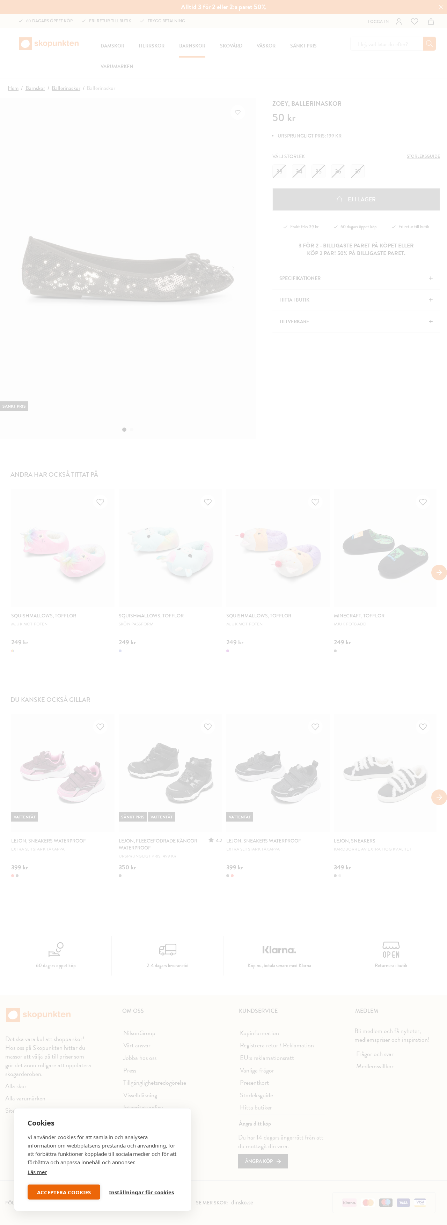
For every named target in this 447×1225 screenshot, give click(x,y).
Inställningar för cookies (141, 1192)
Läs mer (37, 1171)
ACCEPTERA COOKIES (64, 1192)
